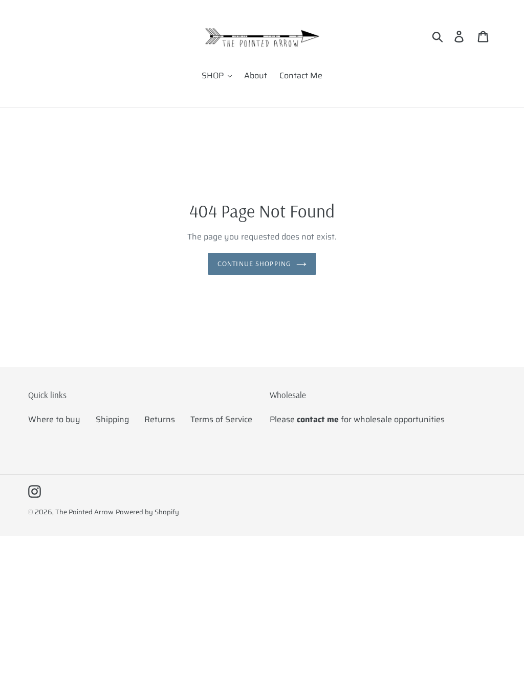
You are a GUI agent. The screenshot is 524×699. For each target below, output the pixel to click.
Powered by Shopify (147, 512)
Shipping (112, 419)
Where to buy (54, 419)
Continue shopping (254, 263)
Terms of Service (221, 419)
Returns (159, 419)
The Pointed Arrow (84, 512)
